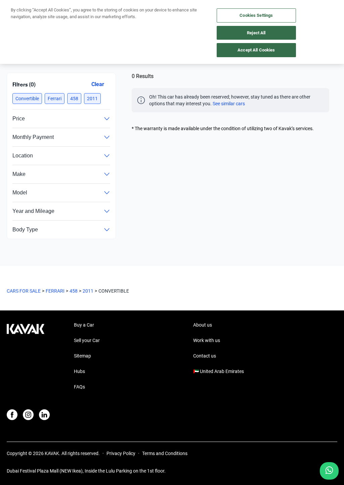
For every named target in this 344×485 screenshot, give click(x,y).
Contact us (204, 356)
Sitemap (82, 356)
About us (202, 325)
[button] (27, 98)
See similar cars (229, 103)
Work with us (206, 340)
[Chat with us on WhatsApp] (329, 471)
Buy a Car (84, 325)
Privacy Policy (120, 453)
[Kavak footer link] (25, 356)
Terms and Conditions (164, 453)
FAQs (79, 386)
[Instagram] (28, 414)
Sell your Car (87, 340)
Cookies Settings (256, 15)
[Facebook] (12, 414)
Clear (97, 84)
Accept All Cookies (256, 49)
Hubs (79, 371)
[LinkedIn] (44, 414)
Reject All (256, 32)
